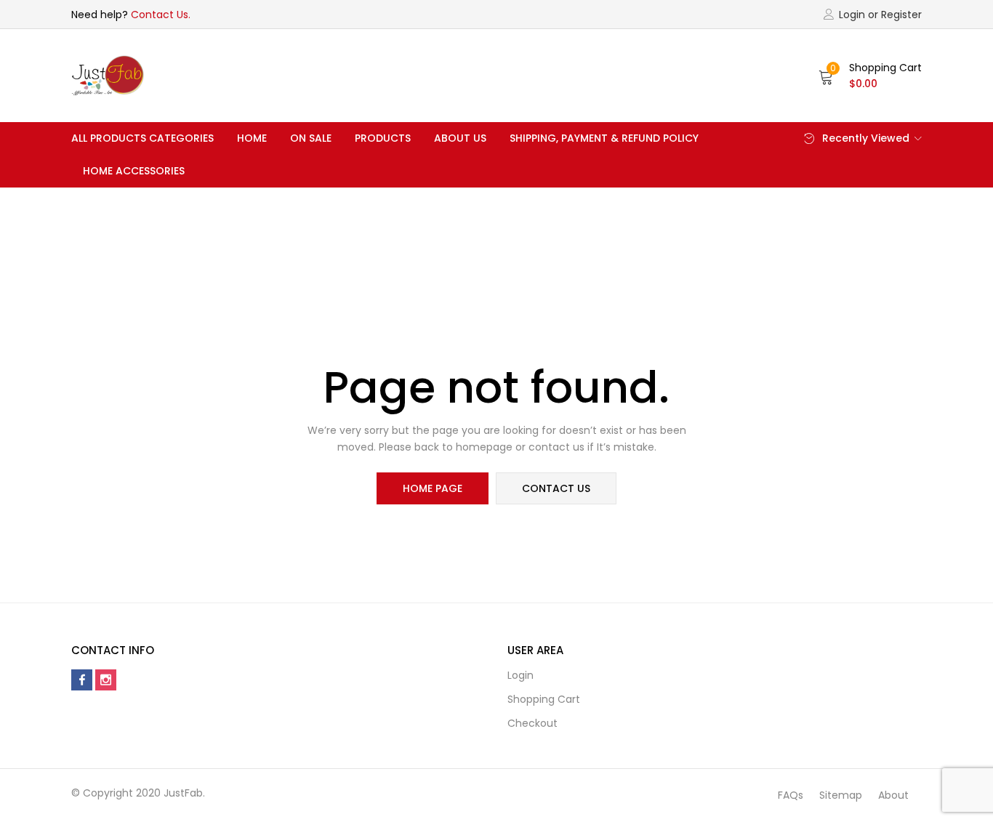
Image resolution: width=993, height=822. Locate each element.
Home (252, 138)
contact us (556, 488)
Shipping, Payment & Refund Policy (604, 138)
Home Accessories (134, 171)
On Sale (310, 138)
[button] (870, 76)
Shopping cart (543, 699)
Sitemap (840, 795)
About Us (460, 138)
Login (520, 675)
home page (432, 488)
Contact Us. (160, 14)
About (893, 795)
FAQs (790, 795)
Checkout (532, 723)
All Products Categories (142, 138)
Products (383, 138)
